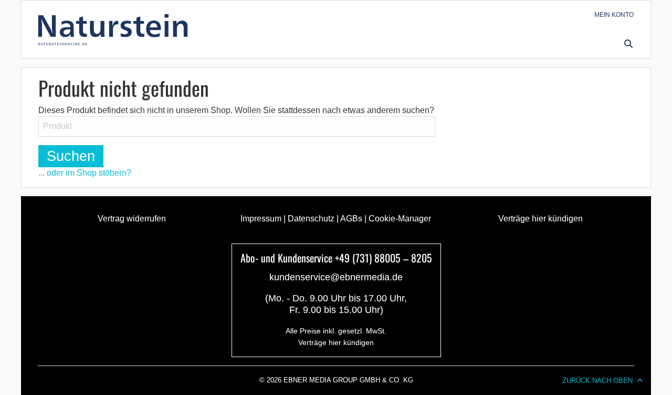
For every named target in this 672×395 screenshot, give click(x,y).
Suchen (71, 156)
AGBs (351, 218)
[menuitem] (614, 15)
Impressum (260, 218)
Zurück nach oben (597, 380)
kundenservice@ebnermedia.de (336, 277)
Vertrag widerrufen (132, 218)
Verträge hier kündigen (540, 218)
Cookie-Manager (400, 218)
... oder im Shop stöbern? (84, 172)
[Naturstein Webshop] (115, 29)
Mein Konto (614, 14)
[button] (628, 43)
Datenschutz (311, 218)
